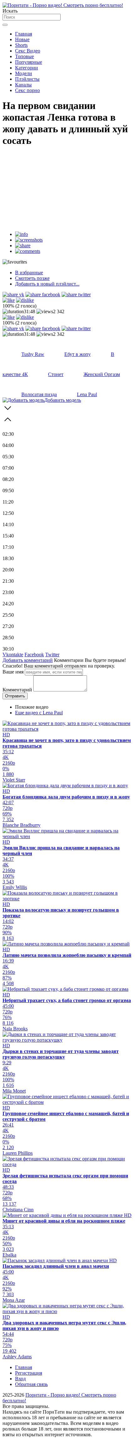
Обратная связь (31, 1384)
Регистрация (28, 1373)
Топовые (24, 56)
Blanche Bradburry (21, 825)
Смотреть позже (32, 278)
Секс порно (27, 90)
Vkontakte (13, 654)
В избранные (29, 272)
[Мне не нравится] (25, 300)
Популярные (28, 62)
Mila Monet (14, 1091)
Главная (23, 33)
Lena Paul (87, 394)
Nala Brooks (15, 1028)
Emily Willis (15, 887)
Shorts (21, 45)
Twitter (52, 654)
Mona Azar (14, 1300)
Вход (20, 1378)
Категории (26, 67)
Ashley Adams (17, 1356)
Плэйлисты (27, 79)
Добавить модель (62, 400)
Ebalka (9, 1254)
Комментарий (17, 689)
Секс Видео (27, 50)
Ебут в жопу (77, 354)
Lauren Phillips (18, 1153)
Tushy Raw (32, 354)
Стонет (55, 374)
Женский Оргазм (102, 374)
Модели (23, 73)
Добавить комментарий (28, 660)
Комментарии (69, 660)
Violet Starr (14, 780)
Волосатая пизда (39, 394)
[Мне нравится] (9, 300)
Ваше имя (13, 671)
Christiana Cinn (18, 1209)
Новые (22, 39)
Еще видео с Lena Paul (39, 712)
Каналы (23, 84)
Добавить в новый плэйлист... (47, 283)
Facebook (34, 654)
